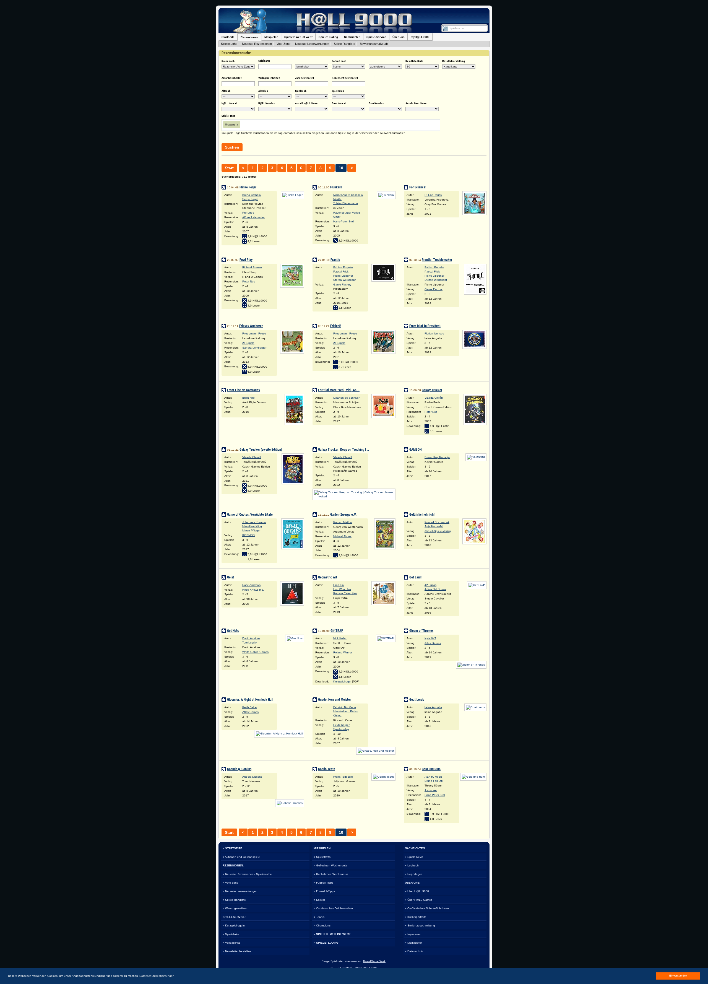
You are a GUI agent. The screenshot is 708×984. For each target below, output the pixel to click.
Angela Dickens (252, 776)
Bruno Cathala (251, 194)
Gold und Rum (431, 769)
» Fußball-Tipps (323, 882)
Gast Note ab (339, 103)
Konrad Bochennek (437, 522)
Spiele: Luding (328, 36)
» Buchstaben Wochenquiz (331, 874)
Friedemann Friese (254, 333)
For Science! (417, 187)
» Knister (319, 899)
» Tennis (319, 916)
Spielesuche (229, 43)
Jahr (304, 77)
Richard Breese (252, 267)
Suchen (232, 147)
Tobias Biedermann (345, 203)
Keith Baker (249, 707)
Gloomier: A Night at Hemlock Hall (250, 700)
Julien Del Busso (435, 589)
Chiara (337, 715)
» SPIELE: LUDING (326, 942)
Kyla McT (430, 638)
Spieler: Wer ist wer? (298, 36)
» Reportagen (414, 874)
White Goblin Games (255, 651)
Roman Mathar (342, 522)
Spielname (264, 60)
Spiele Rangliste (344, 43)
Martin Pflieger (251, 530)
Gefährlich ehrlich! (421, 514)
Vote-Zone (283, 43)
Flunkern (336, 187)
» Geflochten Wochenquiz (330, 865)
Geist (230, 577)
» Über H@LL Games (418, 899)
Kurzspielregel (342, 681)
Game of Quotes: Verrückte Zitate (250, 514)
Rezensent (345, 77)
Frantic (335, 260)
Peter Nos (248, 281)
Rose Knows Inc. (253, 589)
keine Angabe (433, 707)
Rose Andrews (251, 584)
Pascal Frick (340, 271)
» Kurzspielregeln (234, 925)
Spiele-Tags (228, 115)
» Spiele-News (414, 856)
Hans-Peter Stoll (343, 221)
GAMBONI (415, 449)
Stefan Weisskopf (344, 279)
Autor (231, 77)
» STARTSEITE (232, 848)
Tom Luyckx (249, 642)
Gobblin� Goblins (239, 769)
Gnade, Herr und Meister (334, 700)
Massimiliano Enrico (345, 711)
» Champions (322, 925)
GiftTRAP (336, 631)
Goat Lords (416, 700)
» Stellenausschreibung (420, 925)
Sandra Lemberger (254, 347)
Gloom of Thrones (421, 631)
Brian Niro (248, 397)
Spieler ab (300, 90)
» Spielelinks (231, 934)
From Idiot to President (425, 326)
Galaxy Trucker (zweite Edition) (261, 449)
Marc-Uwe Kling (252, 526)
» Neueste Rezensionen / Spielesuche (247, 874)
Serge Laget (250, 199)
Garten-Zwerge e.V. (343, 514)
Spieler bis (338, 90)
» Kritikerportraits (415, 916)
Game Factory (342, 284)
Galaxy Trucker (432, 390)
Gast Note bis (376, 103)
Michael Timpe (342, 536)
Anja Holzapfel (434, 526)
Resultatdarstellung (453, 61)
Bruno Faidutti (433, 780)
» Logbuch (412, 865)
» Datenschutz (414, 951)
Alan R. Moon (433, 776)
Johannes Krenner (254, 522)
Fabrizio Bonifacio (344, 707)
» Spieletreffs (322, 856)
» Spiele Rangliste (234, 899)
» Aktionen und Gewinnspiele (241, 856)
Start (229, 168)
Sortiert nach (339, 61)
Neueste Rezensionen (257, 43)
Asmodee (431, 790)
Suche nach (228, 61)
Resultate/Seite (414, 61)
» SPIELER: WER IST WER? (332, 934)
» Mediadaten (414, 942)
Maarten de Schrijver (346, 397)
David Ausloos (251, 638)
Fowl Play (246, 260)
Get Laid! (415, 577)
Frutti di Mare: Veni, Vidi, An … (339, 390)
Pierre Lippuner (343, 275)
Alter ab (226, 90)
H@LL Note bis (266, 103)
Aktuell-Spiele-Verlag (438, 531)
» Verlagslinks (231, 942)
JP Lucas (430, 584)
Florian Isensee (434, 333)
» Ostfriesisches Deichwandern (333, 908)
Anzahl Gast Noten (415, 103)
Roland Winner (342, 652)
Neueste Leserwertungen (312, 43)
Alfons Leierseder (253, 217)
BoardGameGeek (374, 961)
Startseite (228, 36)
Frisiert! (335, 326)
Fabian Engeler (343, 267)
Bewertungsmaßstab (374, 43)
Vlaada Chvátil (434, 397)
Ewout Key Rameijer (437, 457)
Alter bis (263, 90)
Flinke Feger (248, 187)
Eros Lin (338, 584)
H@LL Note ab (229, 103)
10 (341, 168)
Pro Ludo (248, 212)
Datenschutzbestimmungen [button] (156, 975)
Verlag (269, 77)
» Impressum (413, 934)
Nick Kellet (340, 638)
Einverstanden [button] (678, 975)
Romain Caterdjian (345, 593)
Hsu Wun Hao (342, 589)
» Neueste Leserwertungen (240, 891)
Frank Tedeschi (343, 776)
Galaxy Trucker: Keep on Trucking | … (343, 449)
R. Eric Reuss (433, 194)
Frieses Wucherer (251, 326)
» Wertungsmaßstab (235, 908)
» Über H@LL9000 (417, 891)
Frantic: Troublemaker (437, 260)
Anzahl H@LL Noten (306, 103)
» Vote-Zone (230, 882)
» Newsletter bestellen (237, 951)
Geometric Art (327, 577)
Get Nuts (233, 631)
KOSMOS (248, 535)
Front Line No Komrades (243, 390)
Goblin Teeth (326, 769)
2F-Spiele (248, 342)
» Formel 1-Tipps (324, 891)
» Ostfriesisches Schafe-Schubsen (427, 908)
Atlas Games (433, 643)
